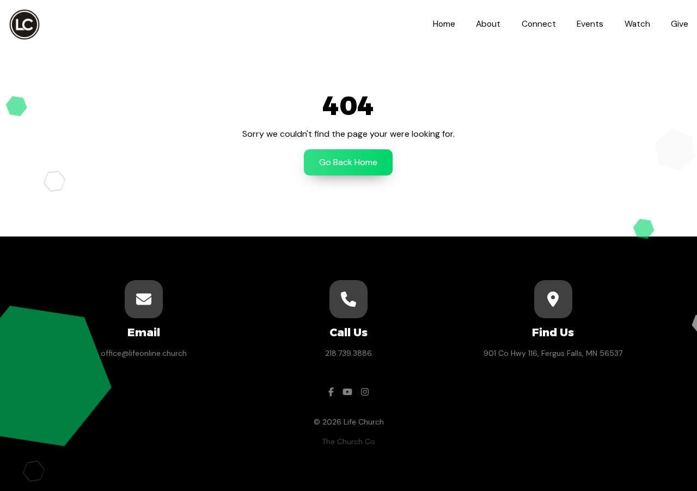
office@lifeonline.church (144, 353)
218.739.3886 (348, 353)
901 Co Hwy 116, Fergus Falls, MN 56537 (553, 353)
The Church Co (348, 441)
